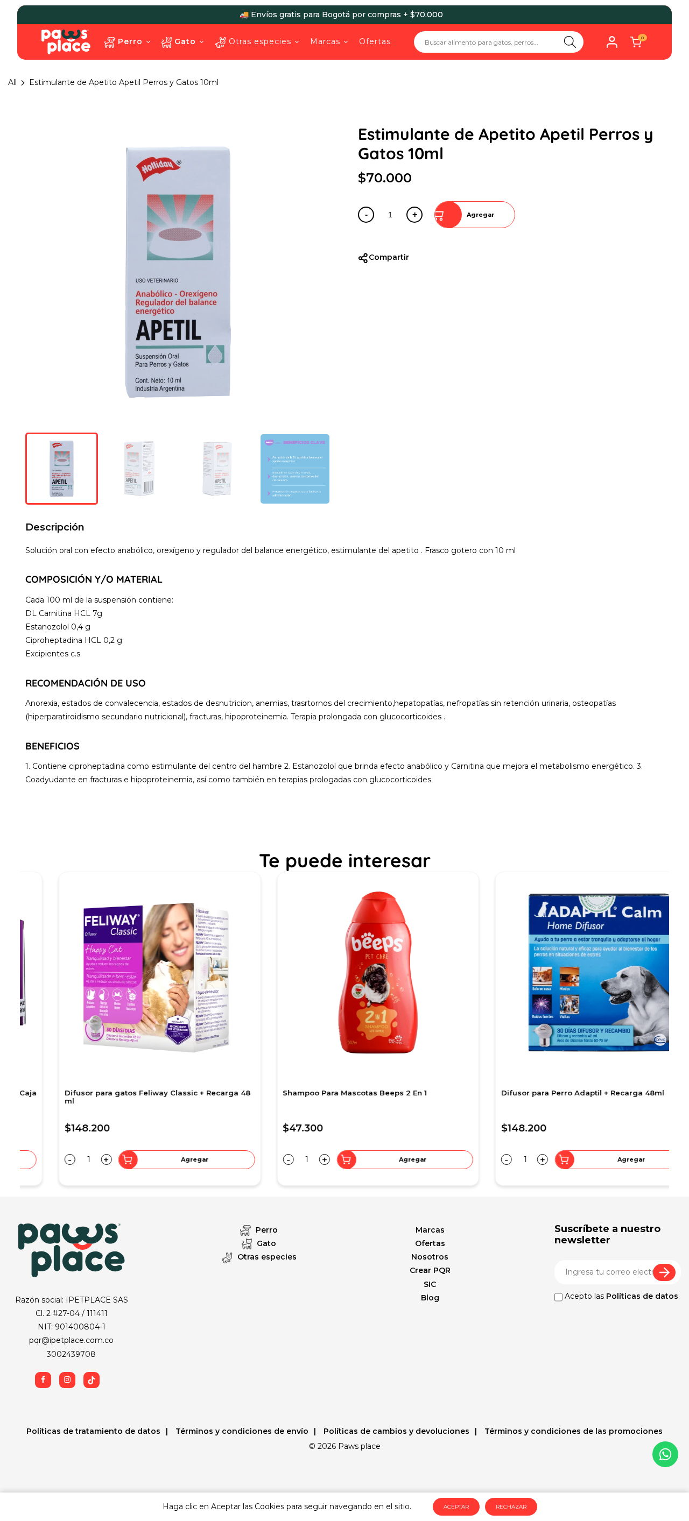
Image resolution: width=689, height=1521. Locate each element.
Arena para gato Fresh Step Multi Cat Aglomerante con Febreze (101, 1097)
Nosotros (429, 1257)
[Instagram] (67, 1380)
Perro (266, 1230)
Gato (265, 1243)
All (12, 82)
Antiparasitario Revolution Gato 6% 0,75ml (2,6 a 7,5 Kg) (340, 1097)
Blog (430, 1298)
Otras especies (266, 1257)
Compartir (389, 257)
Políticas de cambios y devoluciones (395, 1431)
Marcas (430, 1230)
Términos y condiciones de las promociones (572, 1431)
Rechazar (511, 1506)
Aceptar (456, 1506)
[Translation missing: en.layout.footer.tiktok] (91, 1380)
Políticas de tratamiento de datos (93, 1431)
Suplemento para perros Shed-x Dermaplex (551, 1093)
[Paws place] (65, 41)
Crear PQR (430, 1270)
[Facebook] (43, 1380)
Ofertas (430, 1243)
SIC (430, 1284)
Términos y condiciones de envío (240, 1431)
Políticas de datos (642, 1296)
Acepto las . (621, 1296)
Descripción (55, 527)
